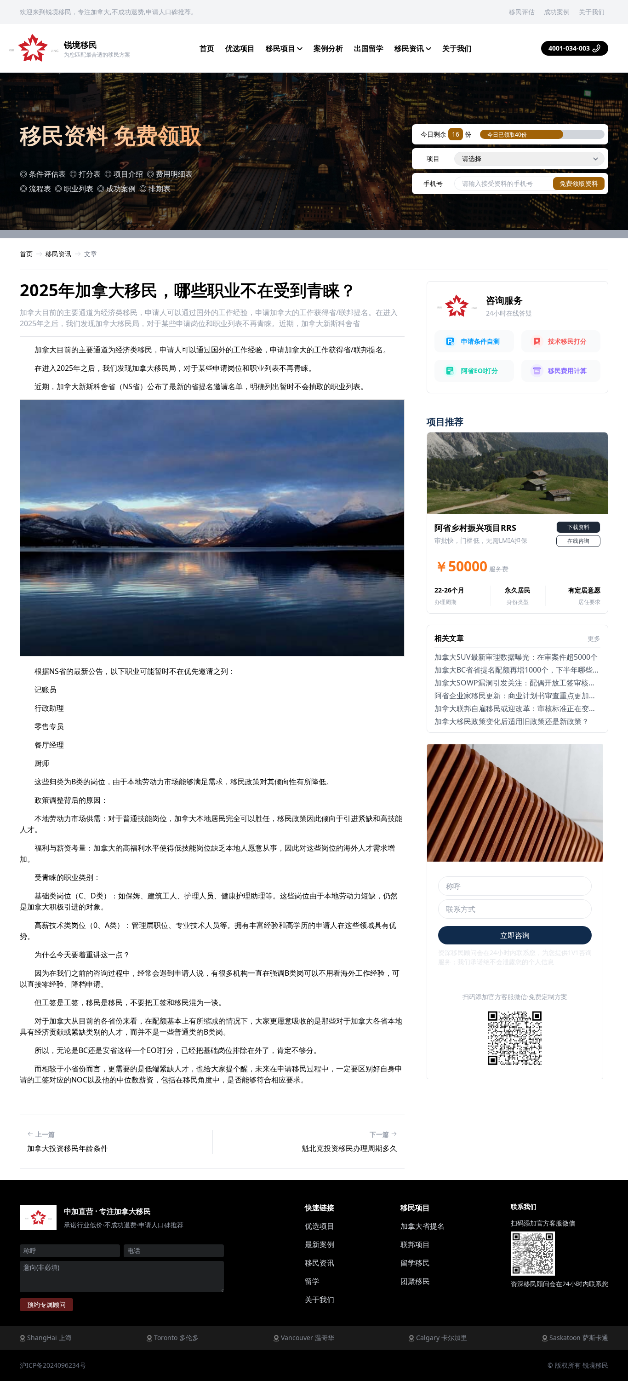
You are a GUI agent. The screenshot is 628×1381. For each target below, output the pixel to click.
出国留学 (368, 48)
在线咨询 (578, 541)
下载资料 (578, 527)
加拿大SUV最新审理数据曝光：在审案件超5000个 (516, 657)
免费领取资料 (578, 183)
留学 (312, 1281)
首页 (207, 48)
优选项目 (240, 48)
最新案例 (319, 1244)
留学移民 (415, 1263)
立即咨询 (515, 935)
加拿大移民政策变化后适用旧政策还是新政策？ (511, 721)
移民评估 (522, 11)
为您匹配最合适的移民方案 (97, 54)
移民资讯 (410, 48)
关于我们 (592, 11)
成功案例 (557, 11)
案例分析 (328, 48)
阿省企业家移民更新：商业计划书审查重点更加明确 (519, 695)
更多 (594, 638)
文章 (90, 253)
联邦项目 (415, 1244)
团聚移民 (415, 1281)
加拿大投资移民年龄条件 (67, 1148)
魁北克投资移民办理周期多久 (349, 1148)
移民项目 (281, 48)
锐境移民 (80, 44)
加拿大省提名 (422, 1226)
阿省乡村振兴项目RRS (475, 527)
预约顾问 (46, 1304)
